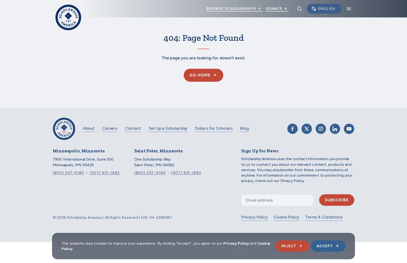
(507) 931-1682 (105, 173)
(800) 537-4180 (68, 173)
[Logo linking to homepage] (68, 9)
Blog (244, 128)
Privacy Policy (254, 217)
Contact (133, 128)
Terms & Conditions (323, 217)
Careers (109, 128)
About (89, 128)
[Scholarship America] (64, 132)
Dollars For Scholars (213, 128)
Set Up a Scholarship (168, 128)
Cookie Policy (286, 217)
